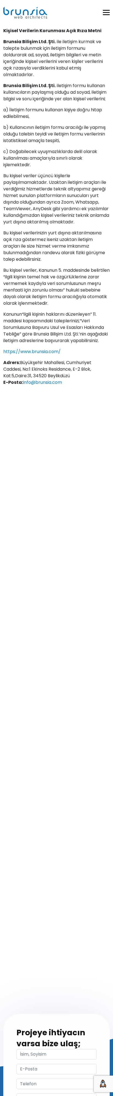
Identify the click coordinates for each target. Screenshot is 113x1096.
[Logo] (25, 13)
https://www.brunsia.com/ (32, 351)
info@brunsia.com (42, 382)
